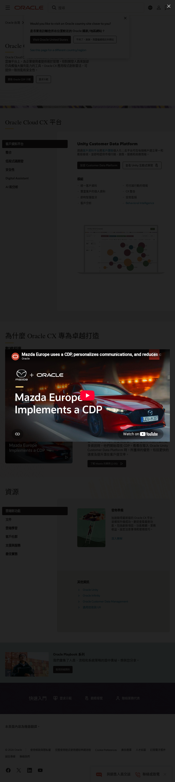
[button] (169, 6)
